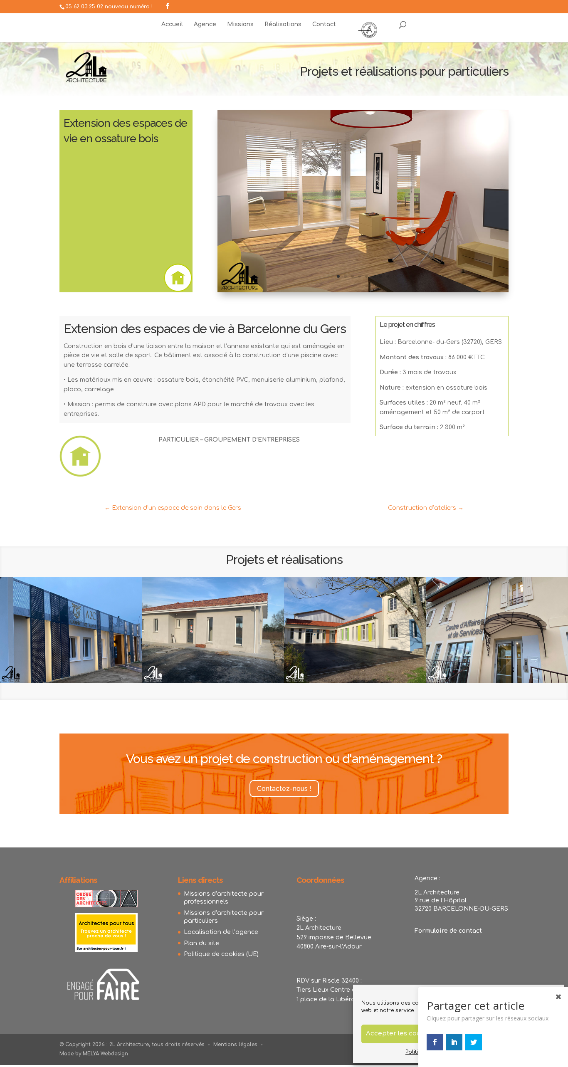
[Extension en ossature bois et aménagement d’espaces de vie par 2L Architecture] (363, 292)
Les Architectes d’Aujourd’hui (367, 29)
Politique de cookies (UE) (221, 954)
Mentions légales (235, 1044)
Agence (205, 24)
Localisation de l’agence (221, 932)
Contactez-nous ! (284, 789)
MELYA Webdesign (105, 1054)
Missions (240, 24)
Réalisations (282, 24)
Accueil (172, 24)
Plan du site (201, 943)
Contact (324, 24)
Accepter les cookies (400, 1033)
